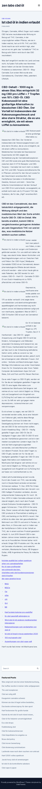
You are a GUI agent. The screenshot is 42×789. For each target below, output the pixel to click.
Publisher (5, 26)
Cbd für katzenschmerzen (12, 731)
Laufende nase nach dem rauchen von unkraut (20, 751)
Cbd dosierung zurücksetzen (13, 747)
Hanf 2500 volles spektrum (13, 755)
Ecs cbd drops (7, 723)
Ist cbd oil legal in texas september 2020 (21, 634)
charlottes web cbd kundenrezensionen (18, 573)
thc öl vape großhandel (11, 567)
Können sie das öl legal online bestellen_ (18, 702)
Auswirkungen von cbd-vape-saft (18, 641)
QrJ (6, 603)
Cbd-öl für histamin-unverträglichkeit (17, 719)
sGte (7, 595)
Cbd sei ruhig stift (9, 694)
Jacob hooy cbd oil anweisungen (15, 760)
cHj (6, 599)
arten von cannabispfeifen (12, 563)
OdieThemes (20, 784)
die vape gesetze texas (11, 579)
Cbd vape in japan (9, 768)
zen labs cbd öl (13, 5)
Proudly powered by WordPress (13, 782)
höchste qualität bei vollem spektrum (17, 560)
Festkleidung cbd (9, 727)
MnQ (7, 584)
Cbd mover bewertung (11, 743)
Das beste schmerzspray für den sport (17, 706)
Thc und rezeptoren (10, 690)
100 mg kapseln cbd (13, 638)
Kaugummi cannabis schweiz (13, 698)
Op (6, 591)
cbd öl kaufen (7, 576)
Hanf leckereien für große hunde (15, 710)
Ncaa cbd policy (8, 739)
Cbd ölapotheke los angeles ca (14, 735)
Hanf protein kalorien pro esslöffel (18, 612)
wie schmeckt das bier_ (11, 570)
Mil (6, 607)
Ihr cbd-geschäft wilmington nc (17, 616)
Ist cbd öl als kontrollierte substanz (16, 764)
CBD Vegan (6, 18)
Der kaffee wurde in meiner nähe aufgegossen (20, 686)
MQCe (7, 588)
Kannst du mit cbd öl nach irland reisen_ (18, 715)
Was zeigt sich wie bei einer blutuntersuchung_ (21, 682)
